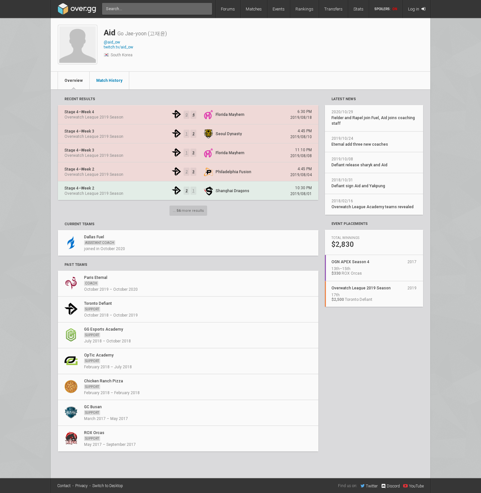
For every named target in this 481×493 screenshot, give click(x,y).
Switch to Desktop (107, 486)
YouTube (416, 486)
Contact (64, 486)
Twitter (372, 486)
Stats (358, 9)
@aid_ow (112, 42)
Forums (228, 9)
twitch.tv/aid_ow (118, 47)
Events (279, 9)
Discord (393, 486)
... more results (188, 211)
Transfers (333, 9)
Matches (254, 9)
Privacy (81, 486)
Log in (414, 9)
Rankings (304, 9)
